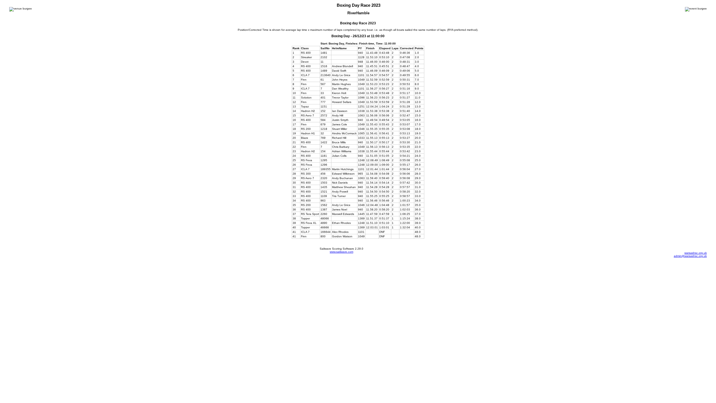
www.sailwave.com (341, 251)
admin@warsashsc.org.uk (690, 255)
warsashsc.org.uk (695, 252)
